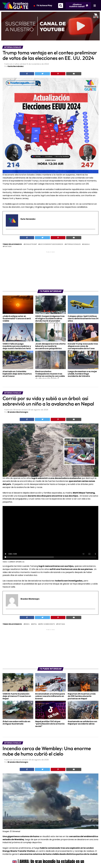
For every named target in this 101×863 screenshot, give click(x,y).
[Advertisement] (50, 270)
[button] (60, 5)
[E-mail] (7, 233)
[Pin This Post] (58, 73)
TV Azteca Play (44, 5)
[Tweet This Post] (42, 73)
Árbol (27, 624)
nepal (34, 624)
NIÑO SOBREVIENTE (47, 624)
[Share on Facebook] (27, 73)
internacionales (73, 244)
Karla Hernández (16, 66)
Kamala (86, 244)
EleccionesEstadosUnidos (51, 244)
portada (7, 246)
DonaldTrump (30, 244)
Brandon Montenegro (18, 412)
